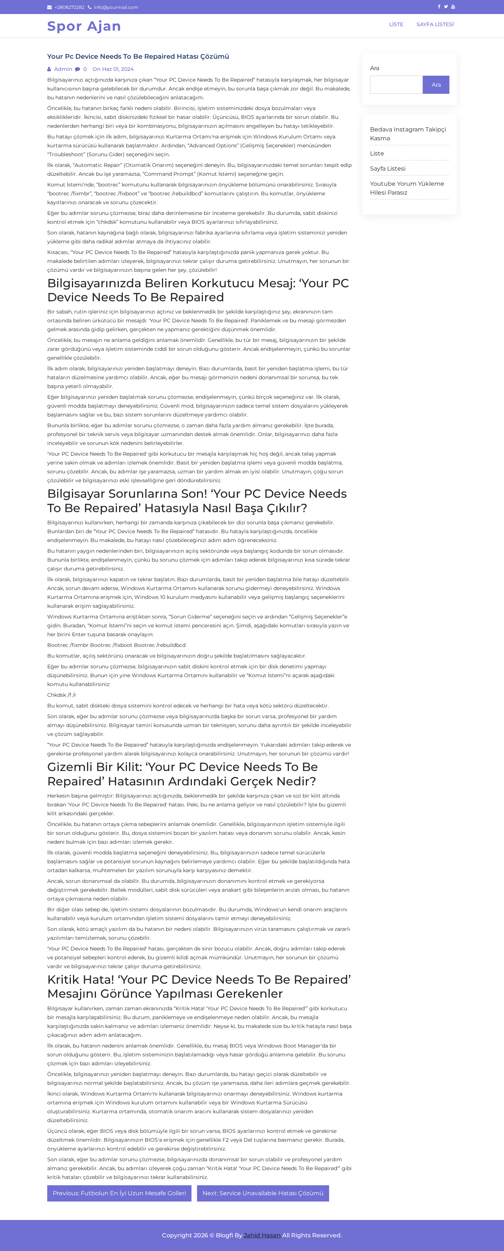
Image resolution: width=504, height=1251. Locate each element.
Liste (377, 153)
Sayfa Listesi (387, 168)
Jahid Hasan (262, 1235)
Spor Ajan (84, 26)
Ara (374, 68)
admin (62, 69)
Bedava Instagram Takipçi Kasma (408, 134)
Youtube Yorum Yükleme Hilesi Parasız (407, 188)
